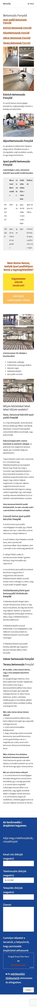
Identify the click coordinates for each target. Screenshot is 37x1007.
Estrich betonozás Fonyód (17, 27)
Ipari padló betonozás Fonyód (15, 21)
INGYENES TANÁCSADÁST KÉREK (18, 298)
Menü (32, 4)
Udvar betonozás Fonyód (16, 37)
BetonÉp (7, 3)
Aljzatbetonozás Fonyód (16, 32)
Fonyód (16, 42)
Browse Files (18, 965)
